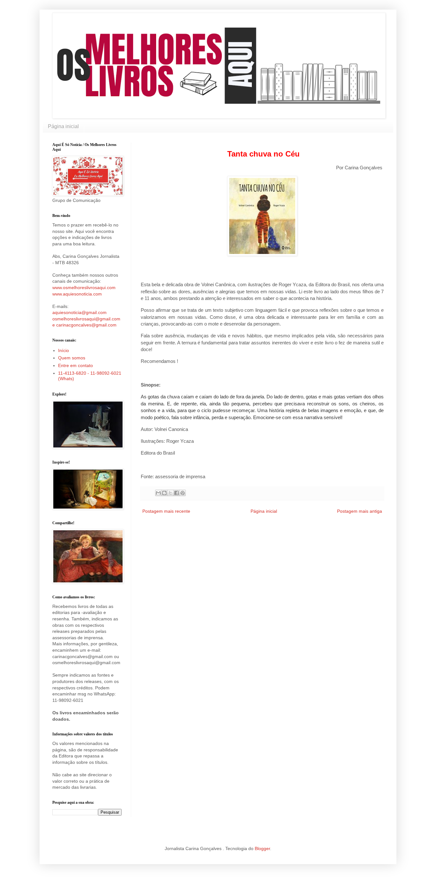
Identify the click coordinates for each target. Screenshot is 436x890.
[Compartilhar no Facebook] (176, 493)
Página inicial (63, 126)
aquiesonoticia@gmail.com (79, 312)
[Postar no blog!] (164, 493)
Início (63, 350)
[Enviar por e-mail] (158, 493)
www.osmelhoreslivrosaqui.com (84, 287)
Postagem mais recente (166, 511)
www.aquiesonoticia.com (77, 293)
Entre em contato (75, 365)
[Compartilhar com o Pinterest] (182, 493)
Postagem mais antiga (359, 511)
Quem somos (71, 357)
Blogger (262, 848)
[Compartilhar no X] (170, 493)
